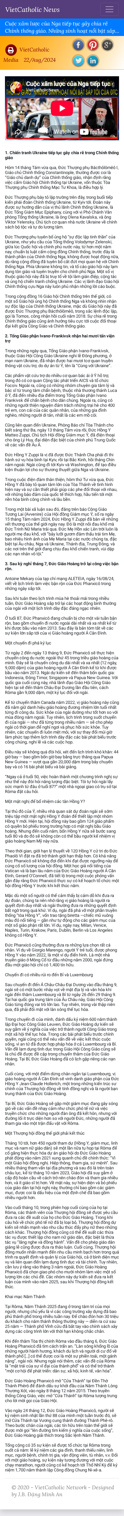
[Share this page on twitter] (78, 60)
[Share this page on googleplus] (107, 45)
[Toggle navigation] (109, 9)
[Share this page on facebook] (78, 45)
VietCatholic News (32, 9)
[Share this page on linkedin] (93, 60)
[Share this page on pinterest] (93, 45)
